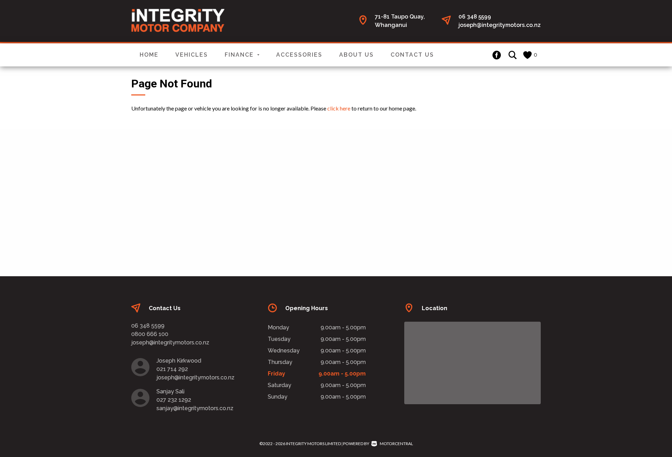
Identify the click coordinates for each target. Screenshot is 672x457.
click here (338, 108)
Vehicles (191, 54)
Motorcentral (396, 443)
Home (149, 54)
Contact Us (412, 54)
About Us (356, 54)
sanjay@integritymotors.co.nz (194, 408)
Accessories (299, 54)
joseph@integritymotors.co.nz (499, 25)
